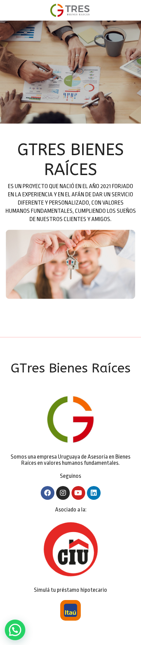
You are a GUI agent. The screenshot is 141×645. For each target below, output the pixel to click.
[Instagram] (63, 493)
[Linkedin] (94, 493)
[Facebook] (47, 493)
